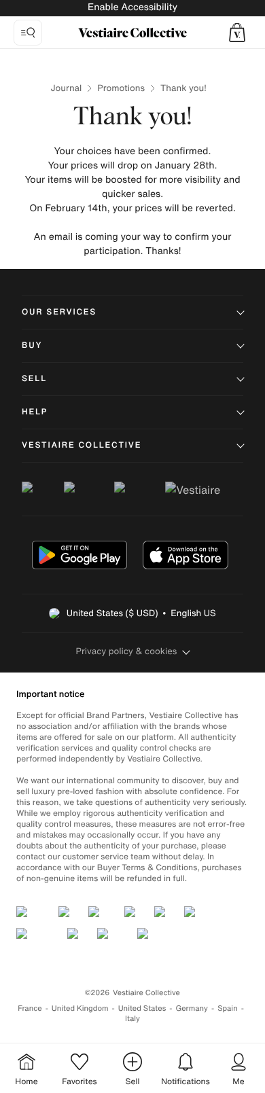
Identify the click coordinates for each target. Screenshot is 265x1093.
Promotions (121, 88)
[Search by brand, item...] (28, 33)
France (30, 1008)
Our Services (59, 312)
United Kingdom (80, 1008)
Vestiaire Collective (81, 445)
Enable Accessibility (132, 7)
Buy (32, 345)
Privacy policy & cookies (126, 651)
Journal (66, 88)
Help (35, 412)
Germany (191, 1008)
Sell (34, 378)
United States (142, 1008)
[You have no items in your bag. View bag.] (237, 32)
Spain (227, 1008)
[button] (237, 32)
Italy (132, 1019)
